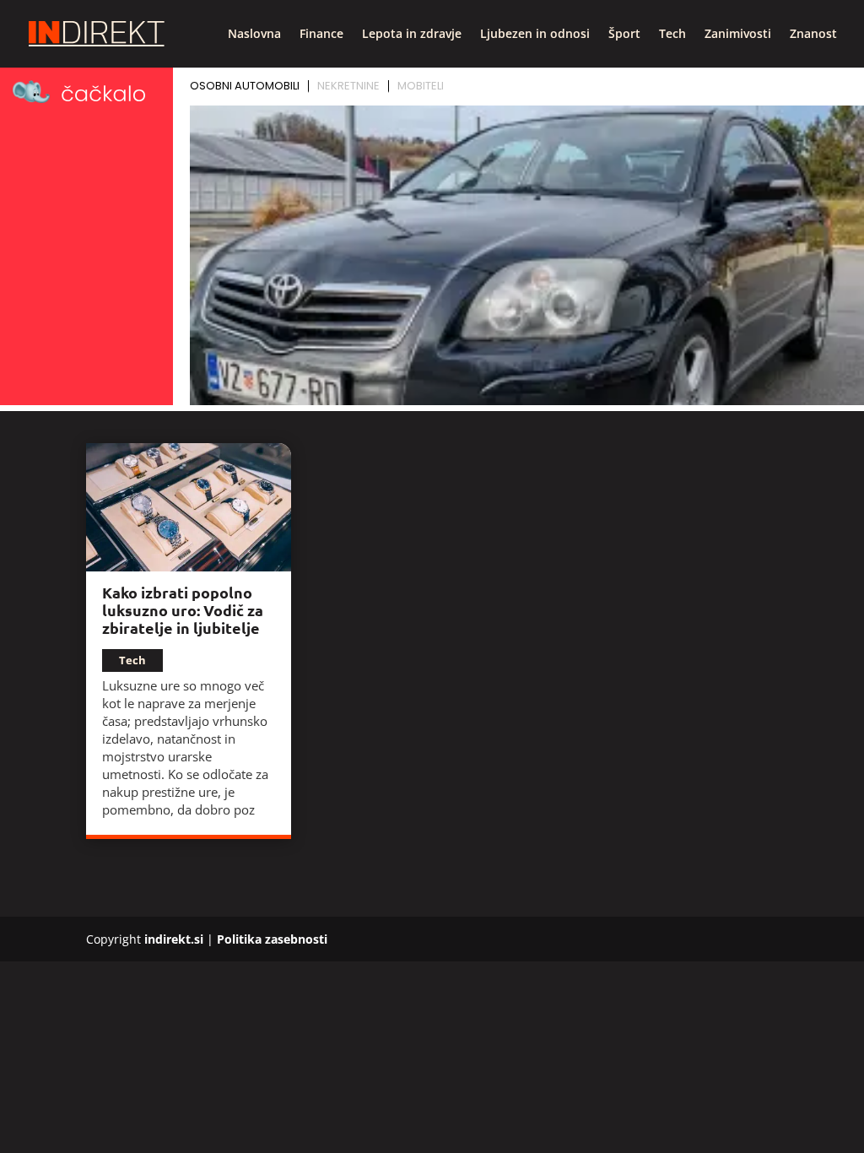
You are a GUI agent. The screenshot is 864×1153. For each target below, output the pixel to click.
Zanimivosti (738, 34)
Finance (321, 34)
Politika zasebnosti (272, 939)
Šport (624, 34)
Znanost (813, 34)
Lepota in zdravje (412, 34)
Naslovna (254, 34)
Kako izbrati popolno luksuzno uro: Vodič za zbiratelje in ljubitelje (182, 609)
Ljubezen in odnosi (535, 34)
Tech (672, 34)
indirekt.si (173, 939)
